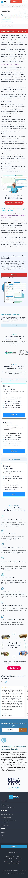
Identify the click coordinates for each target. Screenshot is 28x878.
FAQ (2, 835)
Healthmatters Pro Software (8, 807)
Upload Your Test (16, 1)
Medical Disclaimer (9, 856)
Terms (18, 856)
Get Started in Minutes (14, 203)
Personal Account (5, 805)
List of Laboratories (5, 823)
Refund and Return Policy (14, 863)
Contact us (14, 846)
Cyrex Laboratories (7, 21)
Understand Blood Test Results (8, 820)
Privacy (6, 861)
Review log (14, 325)
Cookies (19, 861)
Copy (22, 730)
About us (3, 832)
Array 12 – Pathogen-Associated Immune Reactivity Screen (12, 18)
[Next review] (5, 682)
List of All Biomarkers (6, 817)
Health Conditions (5, 825)
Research (3, 5)
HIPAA (12, 861)
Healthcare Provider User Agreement (13, 858)
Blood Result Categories (7, 814)
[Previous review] (2, 682)
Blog (2, 838)
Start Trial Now (21, 31)
